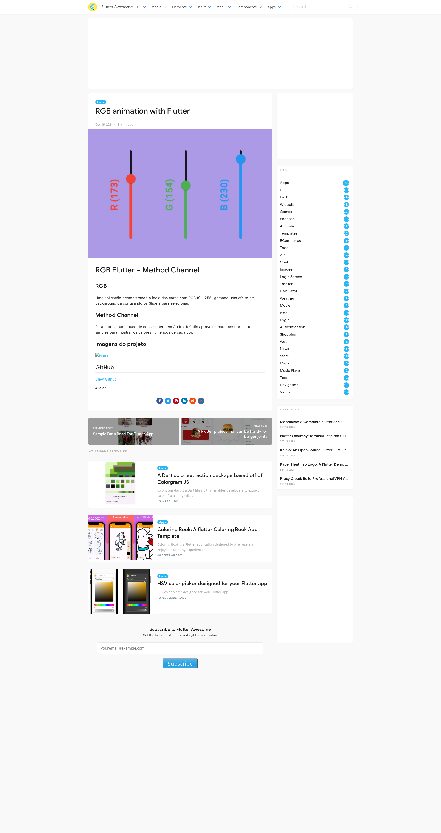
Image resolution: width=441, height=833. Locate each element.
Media (156, 7)
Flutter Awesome (117, 6)
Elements (179, 7)
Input (201, 7)
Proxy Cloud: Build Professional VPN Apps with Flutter (326, 478)
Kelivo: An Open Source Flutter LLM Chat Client (320, 450)
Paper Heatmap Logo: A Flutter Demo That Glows (322, 464)
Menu (221, 7)
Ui (139, 7)
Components (246, 7)
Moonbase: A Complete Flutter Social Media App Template (330, 422)
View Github (106, 379)
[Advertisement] (220, 53)
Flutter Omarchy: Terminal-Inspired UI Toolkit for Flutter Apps (332, 436)
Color (100, 102)
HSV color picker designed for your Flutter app (212, 583)
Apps (272, 7)
